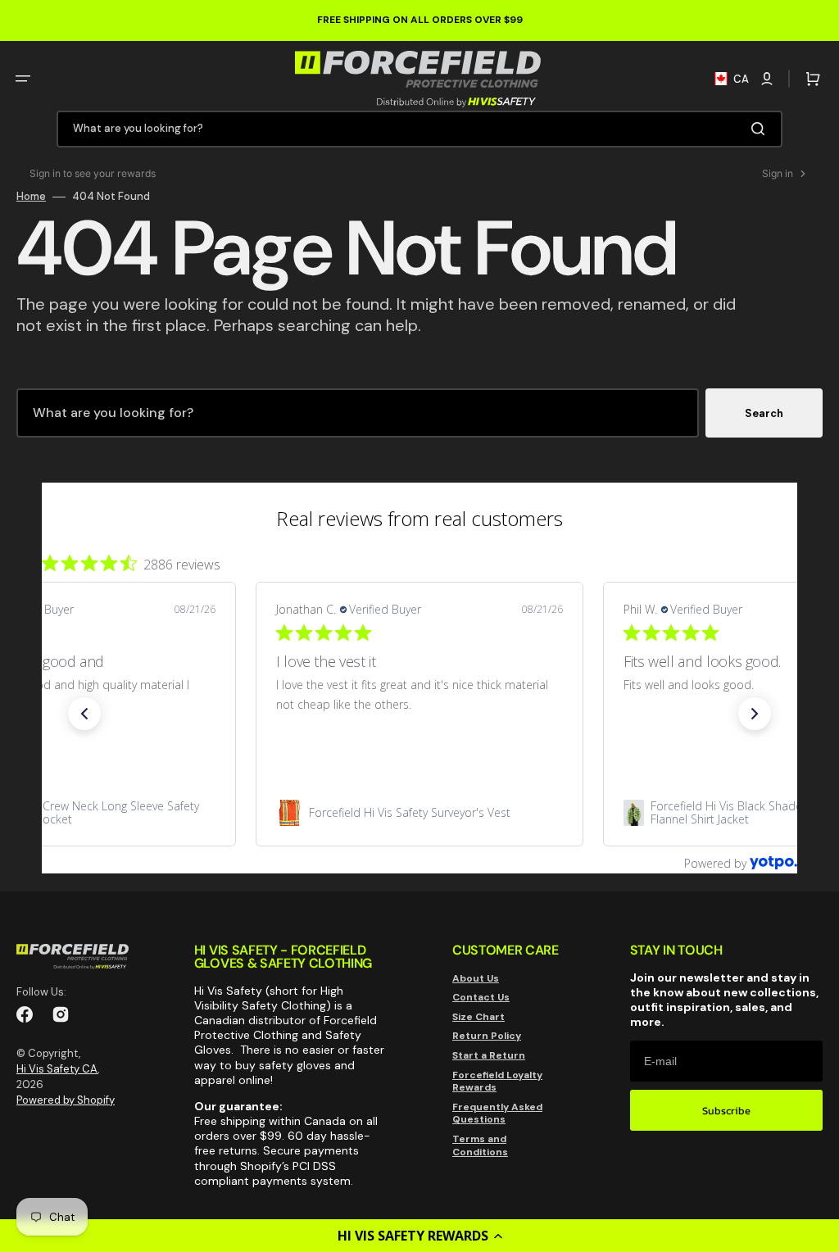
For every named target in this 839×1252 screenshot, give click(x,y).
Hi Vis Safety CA (57, 1069)
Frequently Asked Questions (497, 1113)
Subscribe (726, 1110)
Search (764, 413)
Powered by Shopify (65, 1100)
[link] (419, 813)
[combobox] (419, 129)
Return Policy (486, 1035)
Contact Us (481, 997)
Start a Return (488, 1055)
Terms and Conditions (480, 1145)
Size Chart (478, 1016)
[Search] (761, 129)
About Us (475, 979)
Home (31, 196)
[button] (419, 1235)
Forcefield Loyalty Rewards (497, 1081)
